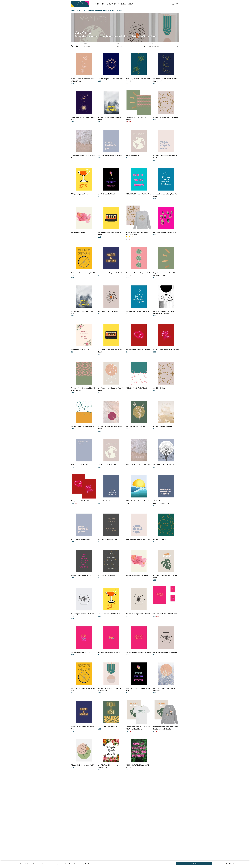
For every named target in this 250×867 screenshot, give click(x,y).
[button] (111, 46)
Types (85, 43)
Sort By (151, 43)
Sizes (118, 43)
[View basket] (177, 4)
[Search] (173, 4)
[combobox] (98, 46)
